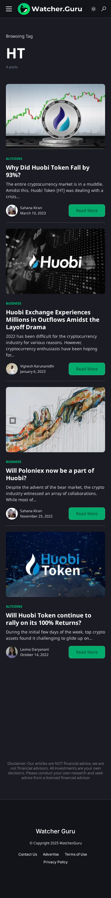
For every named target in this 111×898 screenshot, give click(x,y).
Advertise (51, 854)
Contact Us (27, 854)
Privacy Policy (56, 862)
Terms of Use (76, 854)
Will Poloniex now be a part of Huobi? (50, 474)
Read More (87, 210)
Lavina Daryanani (34, 649)
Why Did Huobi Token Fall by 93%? (47, 171)
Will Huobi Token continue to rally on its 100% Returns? (48, 619)
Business (13, 303)
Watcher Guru (55, 831)
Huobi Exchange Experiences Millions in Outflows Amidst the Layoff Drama (52, 319)
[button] (9, 9)
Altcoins (14, 158)
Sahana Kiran (31, 207)
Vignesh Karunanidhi (37, 366)
